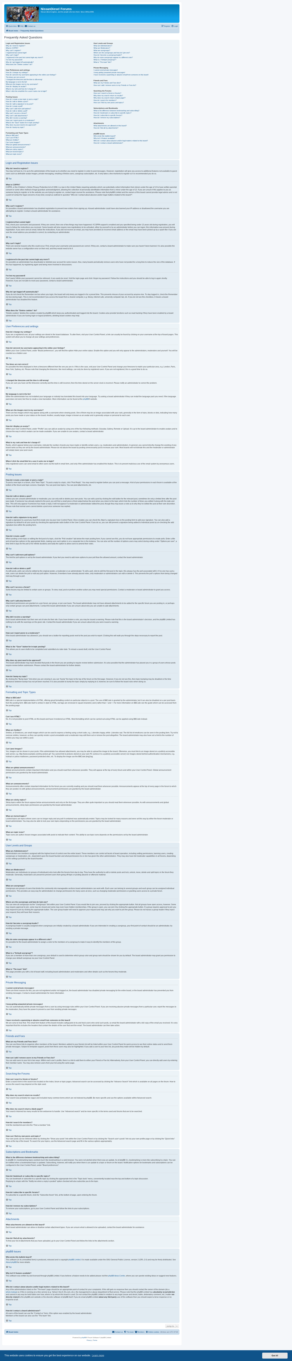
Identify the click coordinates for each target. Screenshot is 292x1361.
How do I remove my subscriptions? (107, 117)
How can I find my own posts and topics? (109, 102)
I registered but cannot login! (16, 53)
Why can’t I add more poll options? (18, 109)
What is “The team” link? (102, 62)
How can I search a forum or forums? (107, 93)
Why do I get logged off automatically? (20, 62)
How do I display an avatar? (16, 86)
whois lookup (11, 1292)
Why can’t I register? (13, 50)
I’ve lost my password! (14, 60)
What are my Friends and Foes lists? (107, 83)
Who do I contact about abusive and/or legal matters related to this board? (121, 141)
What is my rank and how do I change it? (21, 89)
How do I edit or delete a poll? (16, 111)
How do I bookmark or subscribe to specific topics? (112, 113)
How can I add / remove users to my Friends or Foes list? (115, 85)
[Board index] (23, 13)
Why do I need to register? (15, 46)
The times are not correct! (15, 77)
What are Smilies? (12, 140)
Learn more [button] (98, 1355)
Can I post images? (13, 142)
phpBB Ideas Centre (116, 1276)
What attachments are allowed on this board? (110, 126)
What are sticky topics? (14, 149)
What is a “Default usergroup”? (105, 60)
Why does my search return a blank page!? (109, 98)
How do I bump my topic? (15, 127)
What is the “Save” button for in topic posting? (22, 123)
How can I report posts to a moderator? (20, 120)
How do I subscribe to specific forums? (108, 115)
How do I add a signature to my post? (19, 104)
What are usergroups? (102, 50)
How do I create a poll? (14, 106)
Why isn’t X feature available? (104, 138)
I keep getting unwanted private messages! (109, 72)
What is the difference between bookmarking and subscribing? (116, 111)
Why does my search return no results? (108, 95)
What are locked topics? (15, 152)
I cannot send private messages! (106, 70)
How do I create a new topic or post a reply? (22, 99)
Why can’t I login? (12, 55)
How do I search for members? (105, 100)
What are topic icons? (14, 154)
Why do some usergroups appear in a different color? (113, 57)
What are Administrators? (103, 46)
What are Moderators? (102, 48)
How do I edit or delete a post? (17, 101)
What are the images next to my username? (22, 84)
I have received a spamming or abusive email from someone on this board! (121, 75)
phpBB (86, 399)
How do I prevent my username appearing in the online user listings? (31, 75)
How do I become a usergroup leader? (108, 55)
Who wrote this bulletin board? (105, 136)
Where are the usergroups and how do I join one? (112, 53)
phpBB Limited (74, 1260)
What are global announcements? (18, 145)
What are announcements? (16, 147)
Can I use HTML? (12, 138)
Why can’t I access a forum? (16, 113)
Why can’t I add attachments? (17, 116)
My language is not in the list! (16, 82)
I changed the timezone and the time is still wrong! (24, 79)
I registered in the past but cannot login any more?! (24, 57)
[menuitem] (20, 26)
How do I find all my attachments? (106, 128)
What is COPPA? (12, 48)
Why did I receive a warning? (16, 118)
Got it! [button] (275, 1355)
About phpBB (11, 1262)
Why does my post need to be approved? (21, 125)
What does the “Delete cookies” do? (19, 64)
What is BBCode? (12, 135)
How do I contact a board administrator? (108, 143)
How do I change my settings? (17, 72)
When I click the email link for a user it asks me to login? (26, 91)
